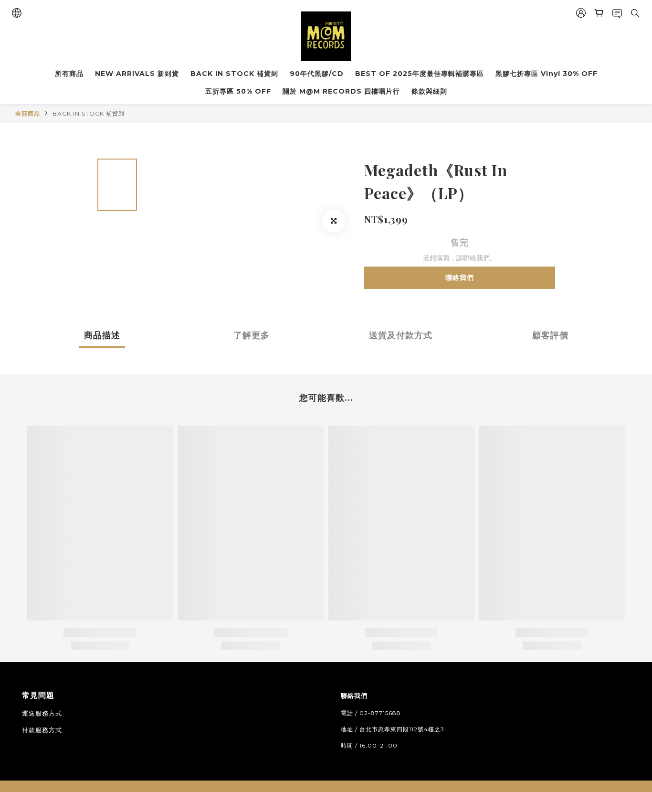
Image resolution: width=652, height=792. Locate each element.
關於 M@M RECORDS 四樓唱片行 (341, 91)
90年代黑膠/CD (317, 73)
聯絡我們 (459, 277)
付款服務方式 (42, 730)
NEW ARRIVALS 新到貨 (137, 73)
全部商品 (27, 113)
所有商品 (69, 73)
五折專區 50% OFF (238, 91)
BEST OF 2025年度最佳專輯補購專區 (419, 73)
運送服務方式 (42, 713)
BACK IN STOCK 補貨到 (234, 73)
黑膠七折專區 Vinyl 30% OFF (546, 73)
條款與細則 (429, 91)
